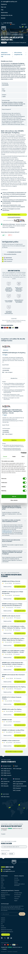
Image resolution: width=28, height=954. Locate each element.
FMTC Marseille (4, 786)
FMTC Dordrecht (17, 788)
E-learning (3, 898)
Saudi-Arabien (17, 896)
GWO (2, 882)
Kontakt (3, 18)
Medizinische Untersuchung (6, 929)
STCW (2, 883)
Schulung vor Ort (4, 892)
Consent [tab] (5, 456)
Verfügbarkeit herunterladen (14, 252)
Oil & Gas (16, 878)
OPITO (2, 878)
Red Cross (3, 887)
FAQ (2, 9)
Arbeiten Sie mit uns (6, 15)
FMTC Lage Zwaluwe (18, 783)
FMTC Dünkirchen (5, 781)
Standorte (4, 4)
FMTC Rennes (4, 783)
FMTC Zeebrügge (17, 768)
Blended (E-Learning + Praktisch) (5, 895)
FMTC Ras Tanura (5, 796)
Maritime (16, 882)
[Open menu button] (26, 27)
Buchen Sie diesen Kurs (14, 214)
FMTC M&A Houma (5, 770)
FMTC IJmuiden (17, 790)
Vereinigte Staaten (18, 892)
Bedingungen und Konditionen (7, 931)
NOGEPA (2, 880)
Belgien (15, 900)
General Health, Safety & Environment (19, 884)
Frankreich (16, 898)
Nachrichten (4, 12)
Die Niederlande (17, 894)
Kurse (8, 32)
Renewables (16, 880)
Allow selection (14, 500)
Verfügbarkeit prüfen (20, 586)
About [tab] (23, 456)
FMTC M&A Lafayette (6, 775)
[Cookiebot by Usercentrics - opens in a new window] (21, 453)
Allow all (14, 496)
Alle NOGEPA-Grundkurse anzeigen (14, 751)
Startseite (3, 32)
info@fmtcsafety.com (7, 530)
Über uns (3, 7)
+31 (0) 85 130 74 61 (7, 532)
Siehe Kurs (14, 440)
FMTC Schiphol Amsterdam (19, 781)
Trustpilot (3, 834)
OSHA (2, 885)
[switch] (25, 482)
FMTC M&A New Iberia (6, 768)
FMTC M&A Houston (6, 773)
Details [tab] (14, 456)
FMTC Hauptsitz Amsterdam (20, 786)
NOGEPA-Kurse (13, 32)
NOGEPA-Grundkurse (6, 33)
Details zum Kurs (7, 586)
